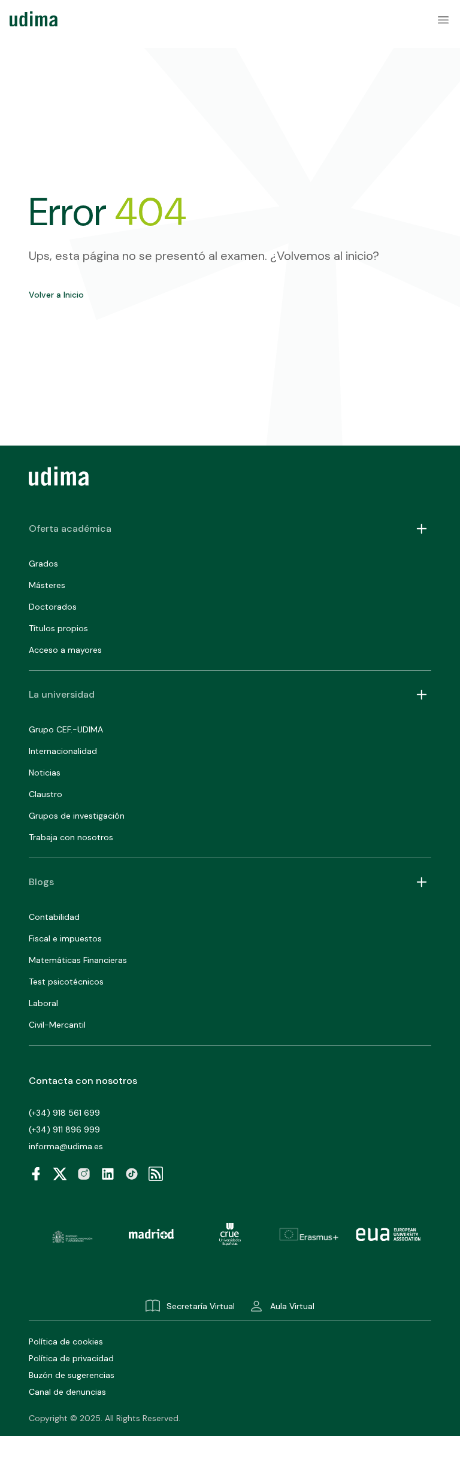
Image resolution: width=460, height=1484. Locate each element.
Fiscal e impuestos (65, 938)
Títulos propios (58, 628)
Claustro (45, 794)
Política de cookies (66, 1341)
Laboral (43, 1003)
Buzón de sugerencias (71, 1375)
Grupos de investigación (77, 815)
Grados (43, 563)
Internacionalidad (63, 751)
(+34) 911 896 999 (64, 1129)
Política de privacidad (71, 1358)
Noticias (44, 772)
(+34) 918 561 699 (64, 1112)
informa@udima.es (66, 1146)
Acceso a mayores (65, 649)
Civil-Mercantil (57, 1024)
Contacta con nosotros (83, 1080)
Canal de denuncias (67, 1391)
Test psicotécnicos (66, 981)
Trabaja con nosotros (71, 837)
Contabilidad (54, 916)
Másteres (47, 585)
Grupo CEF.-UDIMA (66, 729)
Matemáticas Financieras (78, 960)
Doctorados (53, 606)
